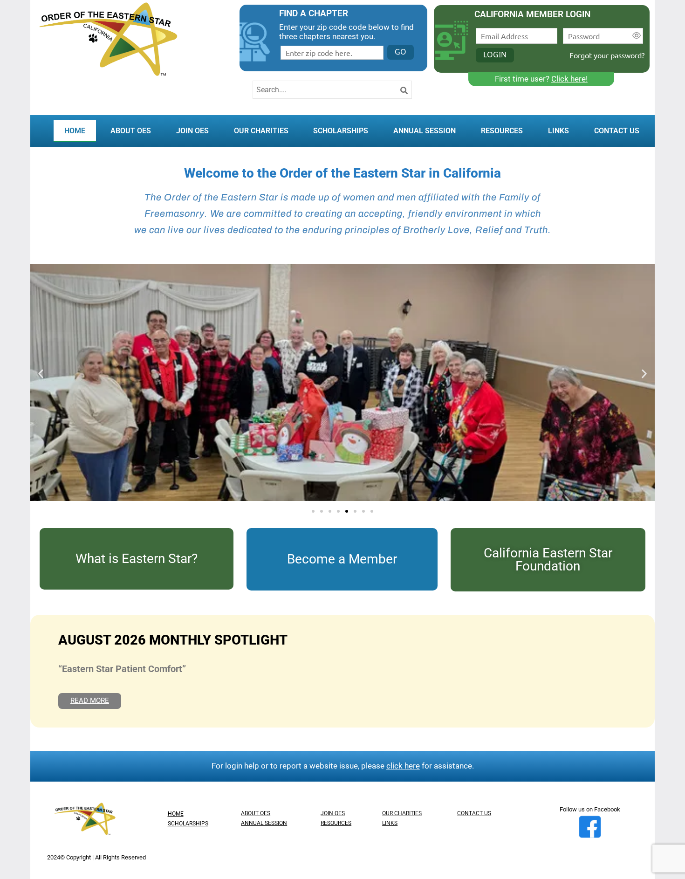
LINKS (558, 130)
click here (403, 765)
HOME (74, 130)
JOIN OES (192, 130)
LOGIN (495, 54)
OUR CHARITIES (261, 130)
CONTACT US (616, 130)
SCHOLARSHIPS (340, 130)
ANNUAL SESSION (424, 130)
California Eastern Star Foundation (548, 559)
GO (400, 52)
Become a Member (342, 559)
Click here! (569, 78)
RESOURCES (502, 130)
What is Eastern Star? (136, 558)
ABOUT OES (130, 130)
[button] (41, 374)
